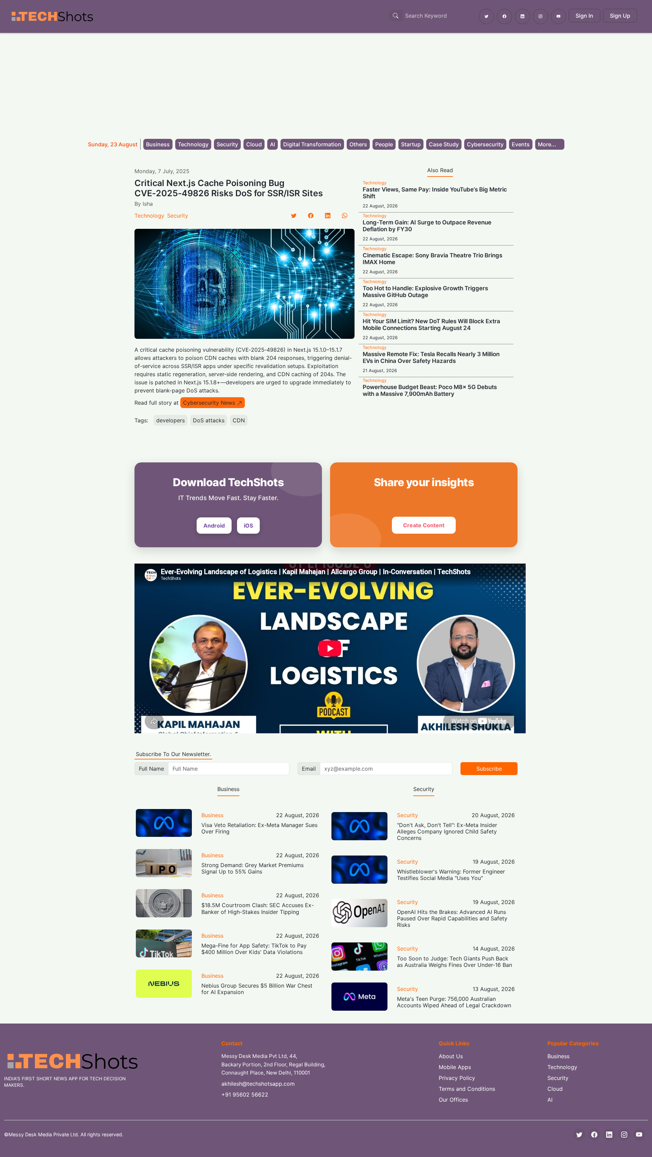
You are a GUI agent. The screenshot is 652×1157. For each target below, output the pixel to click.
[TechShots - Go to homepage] (52, 16)
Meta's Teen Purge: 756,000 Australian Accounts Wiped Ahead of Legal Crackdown (454, 1002)
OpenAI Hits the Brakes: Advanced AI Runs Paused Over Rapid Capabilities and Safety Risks (452, 918)
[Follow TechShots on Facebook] (504, 16)
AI (272, 144)
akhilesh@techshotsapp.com (258, 1083)
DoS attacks (208, 420)
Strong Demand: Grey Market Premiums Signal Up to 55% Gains (252, 868)
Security (227, 144)
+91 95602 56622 (244, 1094)
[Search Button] (395, 15)
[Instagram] (624, 1134)
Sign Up (620, 15)
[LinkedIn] (328, 215)
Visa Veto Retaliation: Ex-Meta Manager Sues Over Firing (259, 828)
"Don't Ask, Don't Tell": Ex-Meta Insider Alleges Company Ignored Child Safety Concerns (447, 831)
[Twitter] (294, 215)
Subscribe (489, 768)
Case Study (444, 144)
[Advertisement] (326, 83)
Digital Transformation (312, 144)
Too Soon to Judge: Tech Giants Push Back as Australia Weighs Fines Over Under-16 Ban (454, 961)
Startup (411, 144)
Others (358, 144)
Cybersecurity (485, 144)
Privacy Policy (457, 1078)
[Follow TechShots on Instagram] (540, 16)
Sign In (584, 15)
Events (521, 144)
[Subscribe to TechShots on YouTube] (558, 16)
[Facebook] (311, 215)
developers (170, 420)
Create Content (424, 525)
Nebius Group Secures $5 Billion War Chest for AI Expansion (256, 988)
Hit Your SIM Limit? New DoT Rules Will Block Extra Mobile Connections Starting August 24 (431, 324)
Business (158, 144)
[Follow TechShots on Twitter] (486, 16)
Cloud (254, 144)
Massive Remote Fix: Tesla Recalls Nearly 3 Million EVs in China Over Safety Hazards (431, 357)
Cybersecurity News (209, 402)
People (384, 144)
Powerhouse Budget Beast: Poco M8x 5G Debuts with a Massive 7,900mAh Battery (430, 390)
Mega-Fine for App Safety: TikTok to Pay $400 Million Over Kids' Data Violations (254, 948)
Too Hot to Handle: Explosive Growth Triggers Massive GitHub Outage (425, 291)
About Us (451, 1056)
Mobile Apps (455, 1067)
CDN (239, 420)
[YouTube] (639, 1134)
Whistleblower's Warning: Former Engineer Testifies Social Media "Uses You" (451, 874)
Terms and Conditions (467, 1088)
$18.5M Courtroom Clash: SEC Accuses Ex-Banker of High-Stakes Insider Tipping (257, 908)
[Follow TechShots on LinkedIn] (522, 16)
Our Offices (453, 1099)
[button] (549, 144)
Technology (193, 144)
